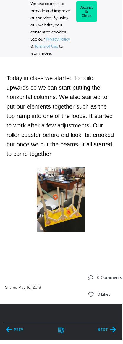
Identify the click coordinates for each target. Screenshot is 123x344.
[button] (90, 277)
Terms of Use (46, 46)
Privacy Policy (58, 39)
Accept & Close (86, 11)
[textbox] (61, 161)
